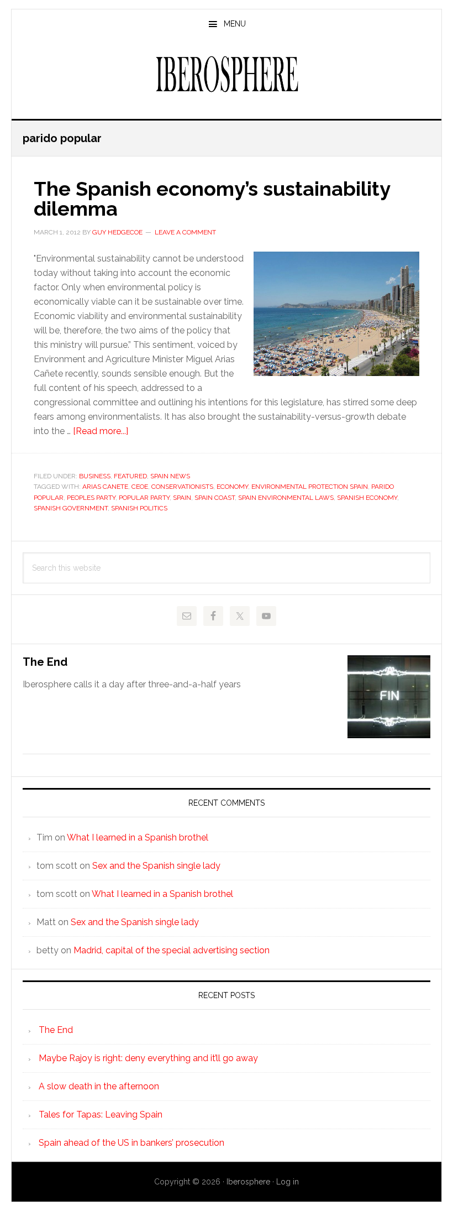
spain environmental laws (286, 498)
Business (94, 476)
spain (182, 498)
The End (45, 662)
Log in (287, 1181)
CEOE (139, 486)
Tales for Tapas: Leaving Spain (100, 1114)
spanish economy (367, 498)
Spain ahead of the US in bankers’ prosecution (131, 1142)
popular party (144, 498)
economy (232, 486)
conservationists (182, 486)
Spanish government (71, 508)
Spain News (170, 476)
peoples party (91, 498)
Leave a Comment (185, 232)
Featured (130, 476)
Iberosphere (226, 74)
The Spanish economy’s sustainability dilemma (212, 198)
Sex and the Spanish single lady (156, 865)
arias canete (105, 486)
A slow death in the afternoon (99, 1086)
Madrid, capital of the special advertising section (171, 950)
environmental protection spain (309, 486)
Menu (235, 23)
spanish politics (139, 508)
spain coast (214, 498)
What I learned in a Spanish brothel (137, 837)
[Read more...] (100, 431)
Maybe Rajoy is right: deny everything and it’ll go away (148, 1058)
